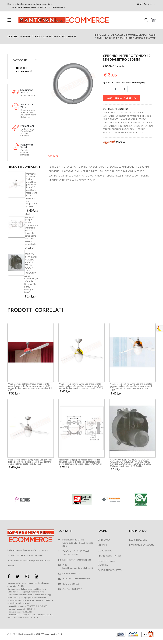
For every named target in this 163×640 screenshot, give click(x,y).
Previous (35, 166)
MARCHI (102, 545)
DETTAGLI (53, 156)
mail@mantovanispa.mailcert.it (77, 568)
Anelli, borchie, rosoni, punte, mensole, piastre (126, 38)
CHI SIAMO (104, 539)
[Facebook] (8, 577)
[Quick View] (50, 373)
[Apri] (9, 20)
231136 (66, 554)
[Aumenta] (125, 89)
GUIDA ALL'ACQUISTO (110, 570)
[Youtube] (36, 577)
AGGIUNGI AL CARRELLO (121, 98)
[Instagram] (27, 577)
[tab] (54, 158)
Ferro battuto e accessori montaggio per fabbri (125, 34)
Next (39, 166)
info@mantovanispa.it (80, 559)
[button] (146, 20)
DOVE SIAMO (105, 550)
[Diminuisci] (106, 89)
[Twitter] (17, 577)
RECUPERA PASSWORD (141, 545)
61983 (75, 554)
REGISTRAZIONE (138, 539)
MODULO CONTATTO (109, 556)
